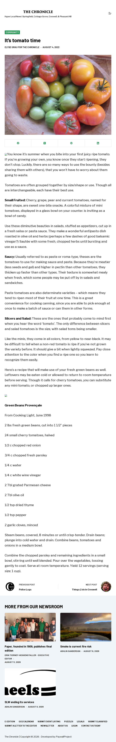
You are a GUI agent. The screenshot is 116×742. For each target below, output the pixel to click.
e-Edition (10, 721)
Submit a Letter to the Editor (21, 726)
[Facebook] (18, 143)
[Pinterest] (71, 143)
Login (74, 726)
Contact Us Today (90, 726)
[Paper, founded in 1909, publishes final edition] (30, 627)
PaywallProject (64, 736)
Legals (80, 721)
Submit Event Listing (49, 721)
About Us (63, 726)
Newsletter (47, 726)
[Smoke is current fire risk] (85, 627)
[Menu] (110, 13)
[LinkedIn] (98, 143)
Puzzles (68, 721)
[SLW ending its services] (30, 682)
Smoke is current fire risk (76, 646)
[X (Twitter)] (44, 143)
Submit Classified (97, 721)
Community (12, 32)
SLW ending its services (19, 702)
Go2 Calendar (26, 721)
